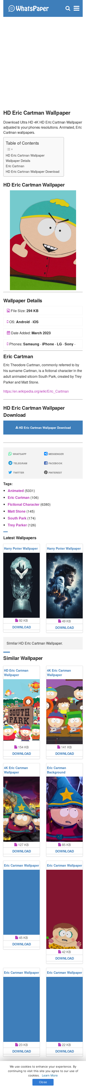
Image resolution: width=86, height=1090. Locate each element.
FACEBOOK (55, 463)
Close (43, 1082)
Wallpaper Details (18, 160)
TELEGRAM (20, 463)
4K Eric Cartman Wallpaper (59, 672)
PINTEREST (55, 472)
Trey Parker (18, 524)
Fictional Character (24, 504)
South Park (17, 518)
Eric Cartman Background (56, 769)
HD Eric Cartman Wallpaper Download (32, 171)
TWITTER (18, 472)
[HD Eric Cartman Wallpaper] (43, 239)
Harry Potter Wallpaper (21, 548)
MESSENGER (56, 454)
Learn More (50, 1075)
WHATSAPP (19, 454)
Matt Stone (17, 511)
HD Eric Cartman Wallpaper (25, 155)
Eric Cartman (15, 165)
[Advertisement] (43, 61)
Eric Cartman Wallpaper (21, 865)
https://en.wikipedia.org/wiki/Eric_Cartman (36, 391)
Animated (16, 490)
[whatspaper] (28, 7)
